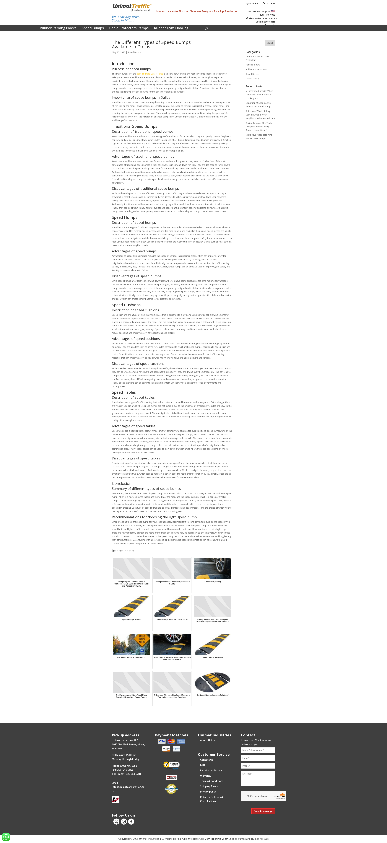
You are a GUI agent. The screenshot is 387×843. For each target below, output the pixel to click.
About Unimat (208, 740)
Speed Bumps (93, 28)
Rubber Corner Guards (256, 69)
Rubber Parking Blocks (58, 28)
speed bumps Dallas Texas (150, 73)
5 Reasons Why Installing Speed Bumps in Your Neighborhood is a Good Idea (260, 115)
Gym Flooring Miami (217, 838)
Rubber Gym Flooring (171, 28)
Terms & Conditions (211, 781)
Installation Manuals (212, 770)
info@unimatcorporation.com (261, 18)
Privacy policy (208, 791)
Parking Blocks (253, 64)
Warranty (205, 775)
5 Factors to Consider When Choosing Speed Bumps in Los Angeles (259, 95)
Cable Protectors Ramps (129, 28)
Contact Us (206, 759)
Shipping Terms (209, 786)
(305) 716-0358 (267, 14)
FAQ (202, 765)
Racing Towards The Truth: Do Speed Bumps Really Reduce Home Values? (259, 127)
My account (252, 3)
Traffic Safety (252, 78)
